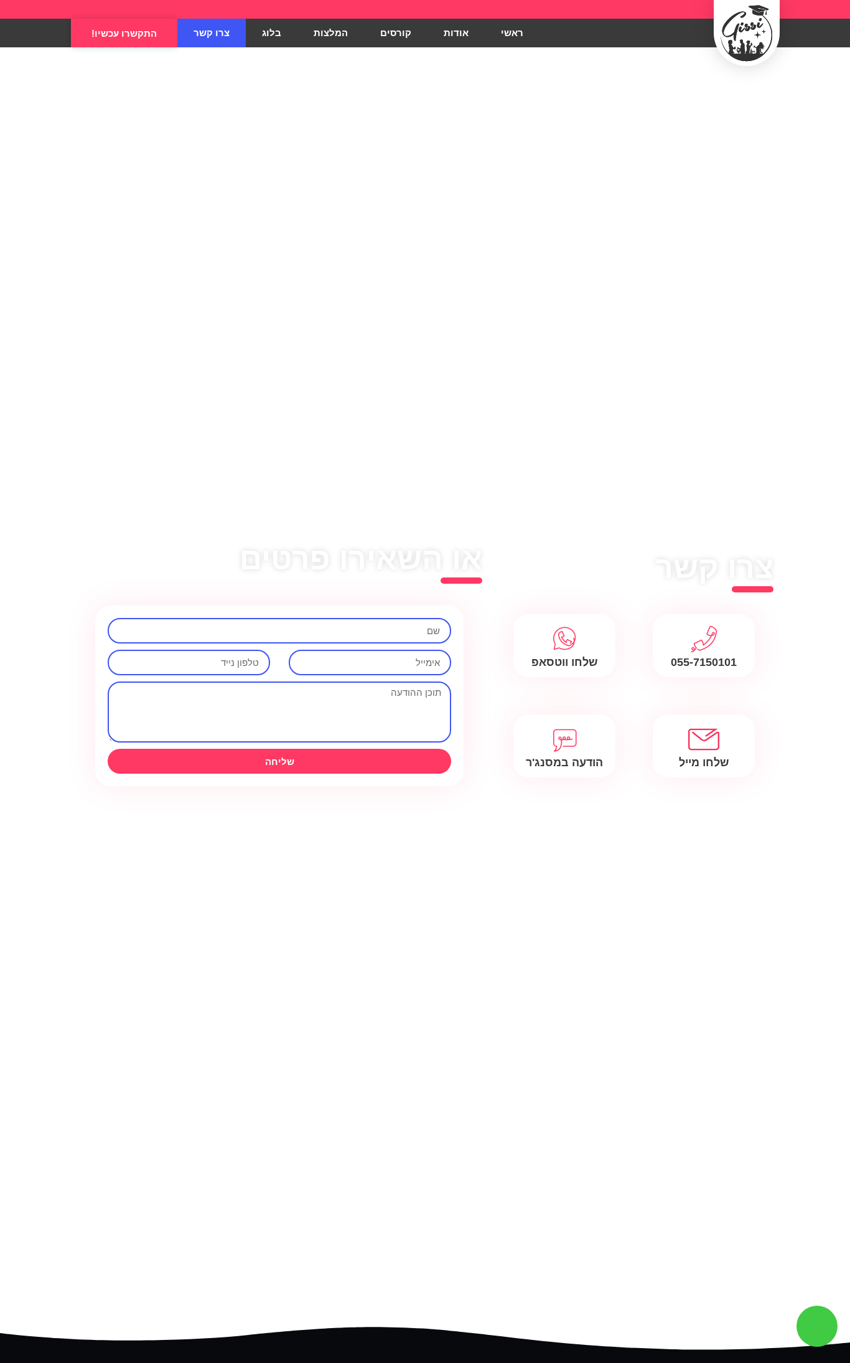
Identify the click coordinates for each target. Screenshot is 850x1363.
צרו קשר (212, 32)
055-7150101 (704, 662)
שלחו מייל (704, 762)
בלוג (271, 32)
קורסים (395, 32)
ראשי (512, 32)
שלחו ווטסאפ (564, 662)
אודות (456, 32)
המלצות (331, 32)
